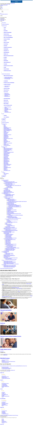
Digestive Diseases (6, 128)
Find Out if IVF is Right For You (11, 245)
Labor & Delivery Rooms (9, 184)
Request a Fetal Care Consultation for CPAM (15, 206)
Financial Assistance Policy (8, 77)
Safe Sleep (7, 189)
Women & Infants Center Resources (9, 263)
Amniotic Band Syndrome (10, 199)
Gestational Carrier (8, 243)
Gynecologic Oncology (7, 256)
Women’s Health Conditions (9, 253)
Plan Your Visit (4, 264)
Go (0, 13)
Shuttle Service (6, 86)
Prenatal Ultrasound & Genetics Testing (9, 181)
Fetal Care (5, 196)
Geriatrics (5, 131)
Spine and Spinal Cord (7, 141)
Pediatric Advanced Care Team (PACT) (11, 229)
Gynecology (5, 252)
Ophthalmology (6, 135)
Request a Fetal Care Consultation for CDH (15, 205)
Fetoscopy (8, 220)
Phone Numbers (6, 163)
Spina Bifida (9, 214)
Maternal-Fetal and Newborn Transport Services (8, 361)
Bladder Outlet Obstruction (11, 200)
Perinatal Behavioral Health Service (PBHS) (12, 230)
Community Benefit (4, 385)
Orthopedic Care (6, 136)
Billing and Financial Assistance (8, 148)
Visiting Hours (6, 111)
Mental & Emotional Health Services (9, 192)
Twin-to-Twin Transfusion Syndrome (12, 217)
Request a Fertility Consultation (11, 247)
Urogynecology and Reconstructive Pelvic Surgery (11, 257)
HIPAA (3, 420)
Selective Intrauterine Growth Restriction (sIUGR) (14, 213)
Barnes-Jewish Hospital (5, 367)
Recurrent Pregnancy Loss (7, 232)
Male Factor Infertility (8, 235)
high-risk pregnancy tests (15, 287)
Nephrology (5, 133)
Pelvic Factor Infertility (9, 237)
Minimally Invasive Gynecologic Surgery (9, 255)
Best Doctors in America (5, 383)
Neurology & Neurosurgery (7, 134)
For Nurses (3, 402)
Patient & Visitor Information (6, 378)
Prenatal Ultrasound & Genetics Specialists (11, 182)
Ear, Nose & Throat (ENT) (7, 129)
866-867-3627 (13, 370)
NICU (6, 223)
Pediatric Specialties (8, 224)
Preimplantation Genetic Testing (10, 248)
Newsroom (3, 411)
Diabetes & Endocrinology (7, 127)
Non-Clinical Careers (5, 394)
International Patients (6, 161)
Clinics (5, 126)
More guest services (7, 96)
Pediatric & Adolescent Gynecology (9, 254)
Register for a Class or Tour (23, 365)
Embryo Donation (8, 240)
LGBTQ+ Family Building (9, 246)
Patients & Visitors (4, 146)
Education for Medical (5, 403)
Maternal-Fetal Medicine (7, 193)
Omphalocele (9, 210)
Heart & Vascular (6, 132)
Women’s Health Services (5, 251)
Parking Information (6, 153)
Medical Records (6, 162)
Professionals (4, 404)
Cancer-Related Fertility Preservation (11, 239)
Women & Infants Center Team (8, 261)
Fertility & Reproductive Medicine (6, 231)
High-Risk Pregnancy (5, 358)
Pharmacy (5, 110)
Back (4, 124)
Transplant (5, 142)
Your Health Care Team (7, 112)
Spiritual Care (6, 95)
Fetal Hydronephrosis (10, 208)
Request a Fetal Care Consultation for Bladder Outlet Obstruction (18, 201)
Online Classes (9, 186)
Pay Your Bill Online (7, 78)
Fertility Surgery (8, 241)
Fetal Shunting (9, 221)
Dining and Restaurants (7, 106)
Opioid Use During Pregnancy (8, 191)
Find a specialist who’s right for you (5, 365)
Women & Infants (6, 144)
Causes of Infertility (6, 233)
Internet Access (6, 93)
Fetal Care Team (8, 226)
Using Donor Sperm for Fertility (10, 250)
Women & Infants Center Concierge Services (10, 266)
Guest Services (6, 156)
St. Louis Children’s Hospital (6, 368)
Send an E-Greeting (6, 155)
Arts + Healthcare (6, 173)
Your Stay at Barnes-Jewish (7, 164)
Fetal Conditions (8, 198)
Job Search (3, 392)
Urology (5, 143)
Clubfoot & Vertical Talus (10, 203)
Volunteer (5, 174)
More (3, 387)
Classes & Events (4, 410)
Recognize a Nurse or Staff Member (9, 152)
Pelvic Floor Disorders (9, 258)
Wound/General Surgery (7, 145)
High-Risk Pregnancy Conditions (10, 194)
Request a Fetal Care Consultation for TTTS (15, 218)
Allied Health (4, 393)
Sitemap (3, 422)
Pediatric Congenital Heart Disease (12, 211)
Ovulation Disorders (8, 236)
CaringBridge (5, 151)
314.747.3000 (8, 4)
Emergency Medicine (7, 130)
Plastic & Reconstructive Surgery (8, 138)
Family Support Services (5, 349)
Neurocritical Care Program (11, 225)
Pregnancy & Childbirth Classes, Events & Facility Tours (13, 185)
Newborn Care (6, 188)
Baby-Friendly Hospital (7, 190)
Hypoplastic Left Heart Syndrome (11, 209)
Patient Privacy (4, 421)
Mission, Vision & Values (5, 386)
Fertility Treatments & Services (8, 238)
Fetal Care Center (19, 288)
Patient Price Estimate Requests (8, 149)
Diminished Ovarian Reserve (9, 234)
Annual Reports (4, 384)
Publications (3, 412)
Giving (3, 113)
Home (1, 268)
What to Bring (6, 108)
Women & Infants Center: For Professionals (10, 262)
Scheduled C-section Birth (9, 187)
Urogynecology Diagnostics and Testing (11, 259)
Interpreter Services (6, 158)
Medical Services (4, 25)
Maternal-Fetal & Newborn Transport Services (10, 336)
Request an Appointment (5, 24)
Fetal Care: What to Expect (9, 197)
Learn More (2, 311)
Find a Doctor (4, 22)
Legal (3, 419)
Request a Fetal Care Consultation (10, 227)
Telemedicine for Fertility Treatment (10, 249)
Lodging (5, 107)
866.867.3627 (13, 3)
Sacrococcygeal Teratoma (10, 212)
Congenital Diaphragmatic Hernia (11, 204)
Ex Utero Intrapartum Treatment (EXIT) (12, 219)
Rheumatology (6, 140)
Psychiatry (5, 139)
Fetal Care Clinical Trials (9, 222)
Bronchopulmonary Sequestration (11, 202)
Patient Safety (6, 168)
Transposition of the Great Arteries (12, 216)
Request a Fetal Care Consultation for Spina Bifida (16, 215)
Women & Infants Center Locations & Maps (10, 265)
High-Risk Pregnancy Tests (9, 195)
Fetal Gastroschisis (9, 207)
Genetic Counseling (8, 242)
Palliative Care (6, 137)
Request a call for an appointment (14, 365)
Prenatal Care (5, 180)
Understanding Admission (7, 167)
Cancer (5, 125)
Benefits (3, 395)
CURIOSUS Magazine (5, 413)
